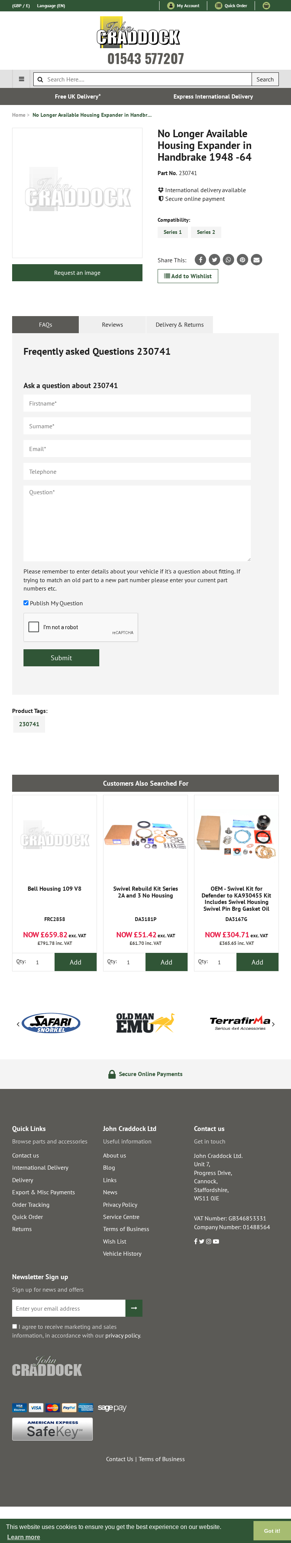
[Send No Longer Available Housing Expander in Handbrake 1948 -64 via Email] (256, 259)
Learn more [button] (23, 1537)
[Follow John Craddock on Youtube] (216, 1241)
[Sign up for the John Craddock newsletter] (133, 1308)
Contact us (25, 1155)
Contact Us (119, 1459)
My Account (187, 5)
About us (114, 1155)
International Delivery (40, 1167)
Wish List (114, 1241)
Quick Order (235, 5)
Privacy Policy (120, 1204)
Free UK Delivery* (78, 96)
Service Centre (121, 1216)
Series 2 (206, 232)
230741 (29, 724)
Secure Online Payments (150, 1074)
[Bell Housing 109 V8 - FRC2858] (55, 837)
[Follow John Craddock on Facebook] (195, 1241)
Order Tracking (31, 1204)
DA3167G (236, 904)
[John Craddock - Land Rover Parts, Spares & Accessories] (146, 33)
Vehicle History (122, 1253)
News (110, 1192)
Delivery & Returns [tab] (180, 324)
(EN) (51, 5)
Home (18, 114)
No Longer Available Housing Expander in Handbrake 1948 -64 (93, 114)
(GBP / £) (21, 5)
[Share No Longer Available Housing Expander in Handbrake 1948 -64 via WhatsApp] (228, 259)
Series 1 (173, 232)
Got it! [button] (272, 1531)
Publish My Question (56, 603)
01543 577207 (145, 58)
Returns (22, 1229)
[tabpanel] (145, 514)
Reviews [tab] (112, 324)
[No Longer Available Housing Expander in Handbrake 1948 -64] (77, 193)
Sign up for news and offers (48, 1289)
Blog (109, 1167)
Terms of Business (126, 1229)
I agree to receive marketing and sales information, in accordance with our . (76, 1331)
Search (265, 79)
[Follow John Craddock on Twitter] (202, 1241)
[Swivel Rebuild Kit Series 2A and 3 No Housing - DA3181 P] (145, 837)
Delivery (22, 1180)
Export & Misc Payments (43, 1192)
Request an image (77, 272)
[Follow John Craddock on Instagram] (208, 1241)
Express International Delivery (213, 96)
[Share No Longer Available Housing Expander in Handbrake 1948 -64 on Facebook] (200, 259)
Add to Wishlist (191, 276)
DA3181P (145, 904)
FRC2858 (54, 904)
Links (110, 1180)
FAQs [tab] (45, 324)
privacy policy (122, 1335)
